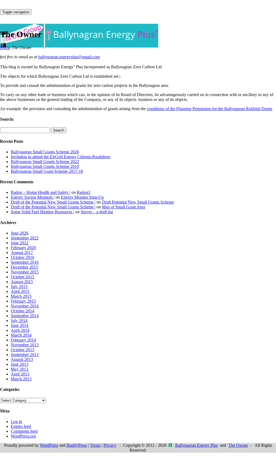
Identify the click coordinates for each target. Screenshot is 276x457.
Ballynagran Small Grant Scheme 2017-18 (47, 171)
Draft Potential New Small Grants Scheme (138, 202)
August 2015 (22, 281)
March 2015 (21, 296)
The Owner (238, 445)
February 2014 (23, 340)
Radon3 (83, 192)
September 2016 (25, 262)
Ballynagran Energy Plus (196, 445)
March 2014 (21, 335)
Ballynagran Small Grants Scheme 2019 (45, 166)
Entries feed (21, 426)
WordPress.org (23, 436)
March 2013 (21, 379)
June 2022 (19, 243)
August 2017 (22, 252)
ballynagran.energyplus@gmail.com (69, 57)
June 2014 (19, 325)
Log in (16, 421)
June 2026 (19, 233)
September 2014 (25, 315)
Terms (95, 445)
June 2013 (19, 364)
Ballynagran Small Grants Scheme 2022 (45, 161)
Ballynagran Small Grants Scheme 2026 (45, 152)
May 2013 (19, 369)
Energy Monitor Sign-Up (82, 197)
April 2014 (20, 330)
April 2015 (20, 291)
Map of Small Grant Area (123, 207)
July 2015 (19, 286)
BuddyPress (77, 445)
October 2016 (22, 257)
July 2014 (19, 320)
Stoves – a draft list (97, 211)
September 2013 (25, 354)
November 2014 (25, 306)
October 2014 (22, 311)
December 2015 (24, 267)
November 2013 (25, 345)
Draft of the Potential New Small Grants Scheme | (53, 202)
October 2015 (22, 277)
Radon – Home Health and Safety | (40, 192)
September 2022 (25, 238)
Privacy (110, 445)
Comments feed (24, 431)
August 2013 (22, 359)
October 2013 (22, 349)
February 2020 (23, 247)
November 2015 (25, 272)
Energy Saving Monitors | (32, 197)
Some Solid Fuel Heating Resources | (42, 211)
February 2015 (23, 301)
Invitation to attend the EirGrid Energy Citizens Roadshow (61, 156)
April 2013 (20, 374)
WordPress (49, 445)
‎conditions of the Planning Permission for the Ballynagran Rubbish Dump (209, 108)
